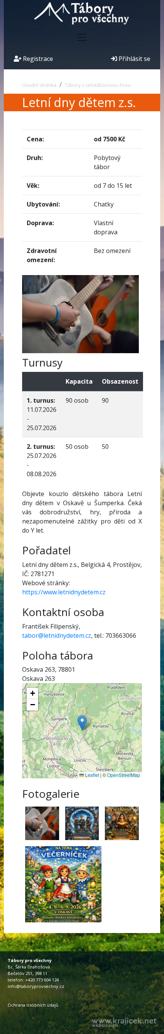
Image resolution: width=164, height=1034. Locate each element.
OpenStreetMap (123, 774)
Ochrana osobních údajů (33, 1005)
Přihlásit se (133, 58)
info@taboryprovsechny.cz (36, 986)
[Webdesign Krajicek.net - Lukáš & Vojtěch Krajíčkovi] (124, 1023)
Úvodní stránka (39, 85)
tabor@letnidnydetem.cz (56, 635)
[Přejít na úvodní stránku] (82, 12)
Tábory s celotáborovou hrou (98, 85)
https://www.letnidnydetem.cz (64, 592)
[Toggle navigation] (82, 37)
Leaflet (91, 774)
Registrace (37, 58)
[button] (82, 723)
